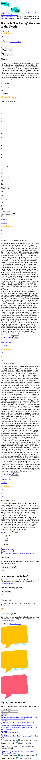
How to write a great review (18, 722)
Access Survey (12, 736)
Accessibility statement (11, 753)
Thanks (16, 337)
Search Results (9, 18)
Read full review (6, 337)
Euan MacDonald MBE (23, 717)
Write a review (13, 15)
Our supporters (11, 732)
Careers (15, 719)
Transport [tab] (7, 591)
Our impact (4, 717)
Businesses (31, 13)
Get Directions (5, 624)
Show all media (8, 50)
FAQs (6, 738)
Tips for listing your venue (18, 725)
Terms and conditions (13, 751)
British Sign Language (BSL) (26, 736)
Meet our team (12, 717)
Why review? (30, 722)
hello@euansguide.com (8, 583)
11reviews (4, 40)
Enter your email (6, 709)
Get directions (5, 42)
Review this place (15, 42)
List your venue (5, 725)
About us (3, 715)
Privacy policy (24, 751)
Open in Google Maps (8, 567)
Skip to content (6, 13)
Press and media (8, 719)
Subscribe (4, 713)
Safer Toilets (4, 736)
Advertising (23, 727)
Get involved (24, 13)
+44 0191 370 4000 (9, 549)
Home (2, 18)
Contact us (4, 751)
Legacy (18, 732)
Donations (4, 732)
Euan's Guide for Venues (12, 727)
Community (4, 720)
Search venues (5, 15)
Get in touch (21, 719)
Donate (37, 13)
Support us (4, 731)
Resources (4, 734)
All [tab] (2, 591)
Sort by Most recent (7, 214)
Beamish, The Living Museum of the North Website (18, 553)
